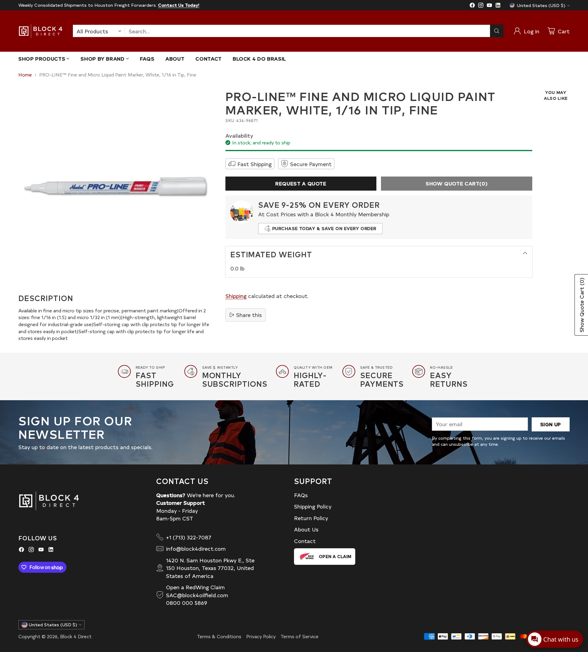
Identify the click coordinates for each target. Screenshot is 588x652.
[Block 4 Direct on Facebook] (472, 6)
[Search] (496, 30)
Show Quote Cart (457, 183)
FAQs (301, 494)
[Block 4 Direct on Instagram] (481, 6)
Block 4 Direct (76, 636)
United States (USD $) (541, 5)
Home (25, 74)
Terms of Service (299, 636)
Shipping (236, 295)
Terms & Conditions (219, 636)
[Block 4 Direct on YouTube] (489, 6)
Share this (249, 314)
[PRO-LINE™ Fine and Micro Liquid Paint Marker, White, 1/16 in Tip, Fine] (115, 186)
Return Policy (311, 517)
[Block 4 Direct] (40, 31)
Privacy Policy (261, 636)
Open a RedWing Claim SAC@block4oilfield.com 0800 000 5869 (197, 594)
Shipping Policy (312, 506)
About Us (306, 529)
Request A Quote (300, 183)
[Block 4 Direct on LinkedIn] (498, 6)
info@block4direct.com (196, 548)
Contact (305, 540)
